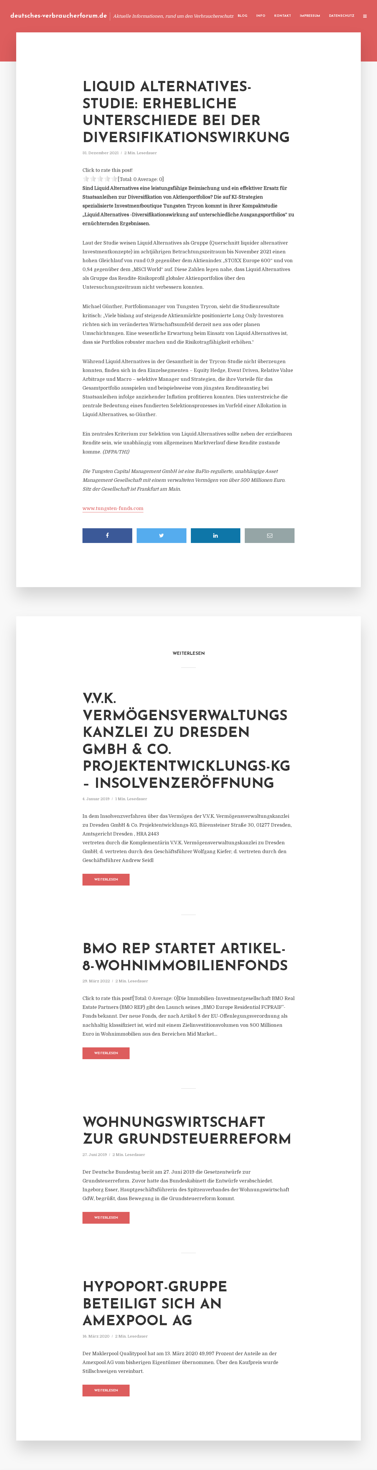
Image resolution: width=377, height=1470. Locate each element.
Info (260, 16)
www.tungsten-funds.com (112, 508)
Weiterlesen (106, 879)
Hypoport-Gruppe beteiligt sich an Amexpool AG (154, 1305)
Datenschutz (341, 16)
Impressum (310, 16)
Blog (242, 16)
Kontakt (282, 16)
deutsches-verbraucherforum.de (58, 16)
